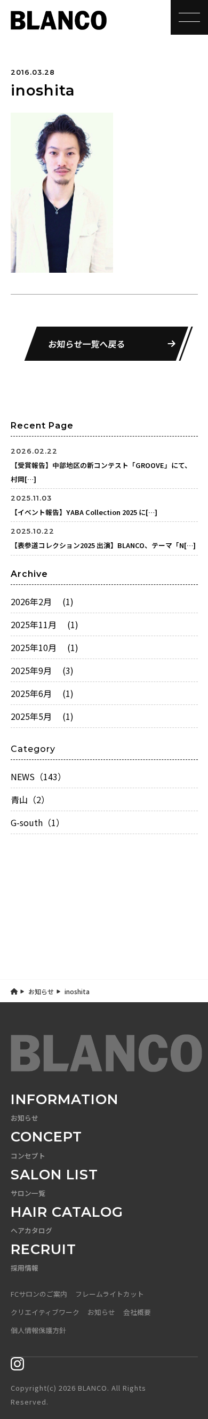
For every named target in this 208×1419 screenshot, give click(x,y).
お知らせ (41, 991)
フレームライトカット (109, 1294)
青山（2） (30, 799)
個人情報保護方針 (38, 1330)
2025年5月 (42, 716)
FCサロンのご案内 (39, 1294)
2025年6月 (42, 693)
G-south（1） (38, 822)
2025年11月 (44, 624)
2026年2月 (42, 601)
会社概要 (137, 1312)
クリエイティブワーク (45, 1312)
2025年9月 (42, 670)
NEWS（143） (38, 776)
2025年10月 (44, 647)
